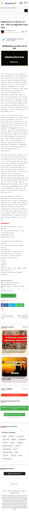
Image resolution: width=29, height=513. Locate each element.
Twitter (13, 305)
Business (17, 445)
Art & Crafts (5, 455)
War (6, 17)
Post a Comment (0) (14, 395)
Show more (25, 327)
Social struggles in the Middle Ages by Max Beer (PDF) (13, 378)
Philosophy (11, 436)
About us (24, 491)
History (20, 455)
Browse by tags (14, 493)
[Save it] (22, 31)
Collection (13, 455)
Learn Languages (7, 449)
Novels (4, 436)
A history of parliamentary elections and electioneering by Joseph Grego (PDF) (14, 351)
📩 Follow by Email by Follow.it (14, 414)
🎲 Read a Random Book (14, 473)
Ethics (16, 452)
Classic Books (22, 439)
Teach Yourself (20, 436)
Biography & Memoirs (8, 445)
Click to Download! (8, 296)
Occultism (12, 442)
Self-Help (5, 442)
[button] (21, 3)
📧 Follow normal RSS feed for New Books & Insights (14, 408)
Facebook (5, 305)
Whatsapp (21, 305)
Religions (14, 439)
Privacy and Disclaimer (14, 491)
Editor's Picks (6, 439)
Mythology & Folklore (8, 452)
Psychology (20, 442)
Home (2, 17)
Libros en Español (7, 458)
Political (8, 300)
